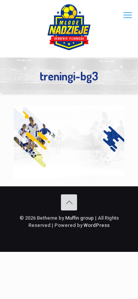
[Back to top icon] (69, 202)
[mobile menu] (127, 15)
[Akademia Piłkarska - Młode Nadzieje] (69, 27)
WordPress (97, 225)
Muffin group (79, 218)
